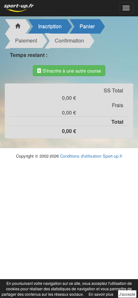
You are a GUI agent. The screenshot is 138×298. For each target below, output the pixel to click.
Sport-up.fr (112, 156)
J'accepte (127, 294)
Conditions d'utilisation (80, 156)
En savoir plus (101, 294)
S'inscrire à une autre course (71, 70)
